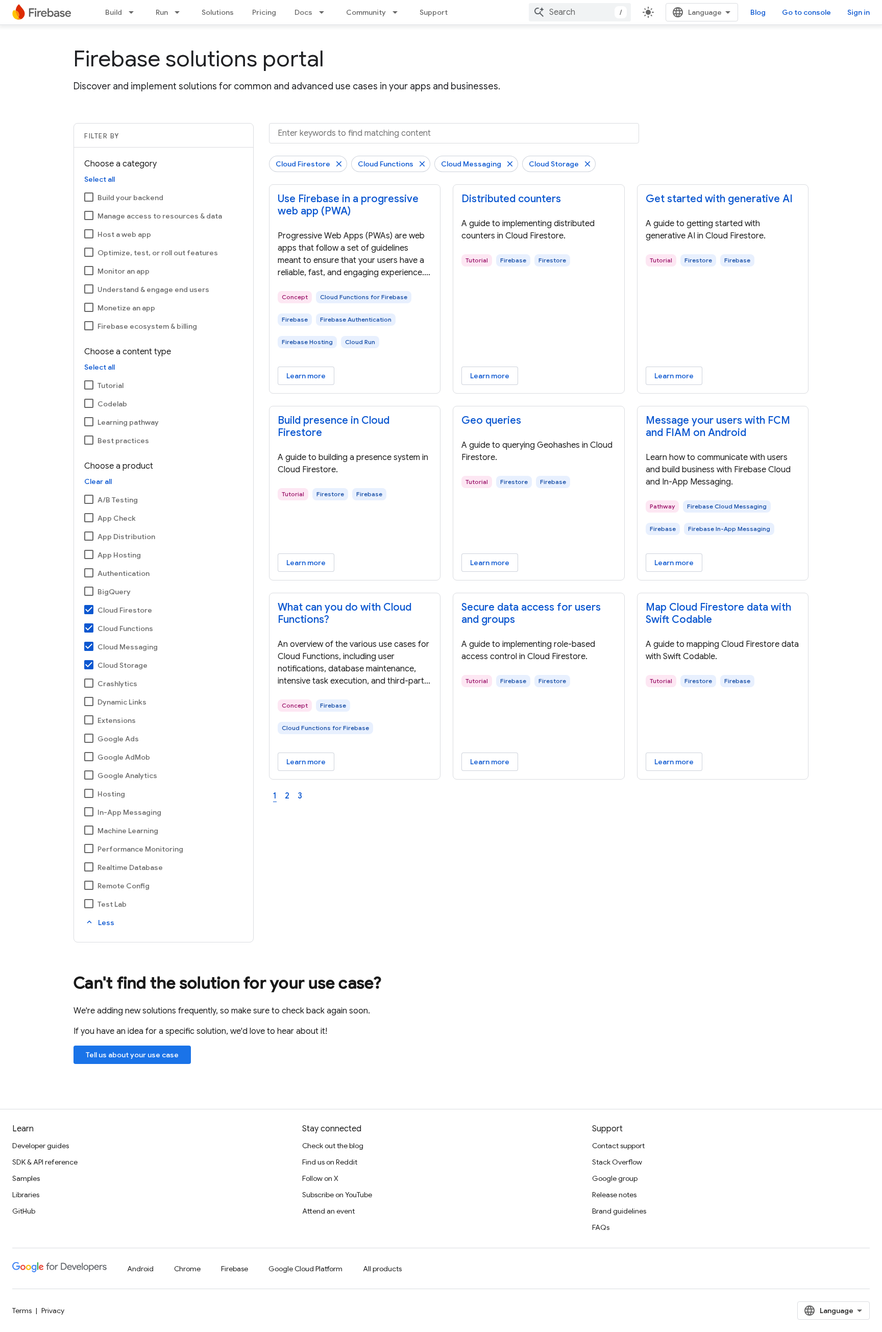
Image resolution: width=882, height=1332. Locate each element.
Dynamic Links (121, 702)
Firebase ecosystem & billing (147, 326)
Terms (22, 1310)
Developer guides (40, 1145)
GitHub (23, 1211)
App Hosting (119, 555)
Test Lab (112, 904)
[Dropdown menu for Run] (180, 12)
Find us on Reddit (329, 1162)
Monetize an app (126, 307)
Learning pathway (128, 422)
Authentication (123, 573)
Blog (758, 12)
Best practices (123, 440)
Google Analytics (127, 775)
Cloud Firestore (124, 610)
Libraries (25, 1194)
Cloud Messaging (127, 646)
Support (434, 12)
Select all (99, 179)
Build (113, 12)
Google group (615, 1178)
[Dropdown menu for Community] (398, 12)
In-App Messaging (129, 812)
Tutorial (110, 385)
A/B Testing (117, 499)
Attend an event (328, 1211)
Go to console (806, 12)
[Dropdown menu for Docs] (324, 12)
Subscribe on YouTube (337, 1194)
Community (366, 12)
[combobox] (580, 12)
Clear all (98, 481)
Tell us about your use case (132, 1054)
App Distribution (126, 536)
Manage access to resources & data (159, 216)
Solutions (218, 12)
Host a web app (124, 234)
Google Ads (118, 738)
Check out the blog (332, 1145)
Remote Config (123, 885)
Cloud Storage (122, 665)
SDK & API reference (45, 1162)
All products (382, 1268)
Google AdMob (123, 757)
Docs (303, 12)
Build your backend (130, 197)
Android (140, 1268)
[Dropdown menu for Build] (134, 12)
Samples (26, 1178)
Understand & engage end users (153, 289)
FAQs (600, 1227)
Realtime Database (130, 867)
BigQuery (114, 591)
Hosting (111, 793)
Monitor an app (123, 271)
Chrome (187, 1268)
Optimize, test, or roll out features (157, 252)
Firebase (234, 1268)
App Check (116, 518)
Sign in (858, 12)
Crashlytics (117, 683)
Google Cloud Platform (305, 1268)
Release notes (614, 1194)
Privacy (52, 1310)
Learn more (306, 375)
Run (162, 12)
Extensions (116, 720)
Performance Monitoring (140, 849)
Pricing (264, 12)
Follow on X (320, 1178)
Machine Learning (127, 830)
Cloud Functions (125, 628)
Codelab (112, 403)
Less (99, 922)
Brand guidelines (619, 1211)
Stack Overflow (617, 1162)
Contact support (618, 1145)
